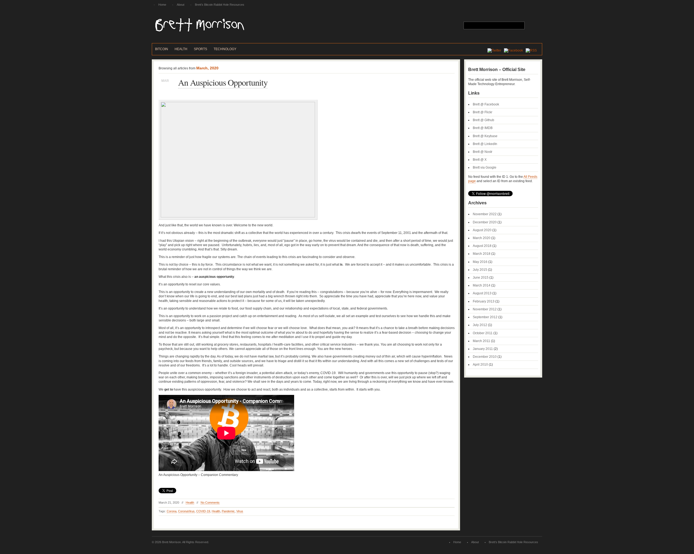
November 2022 (485, 214)
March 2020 (481, 238)
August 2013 (482, 293)
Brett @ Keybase (485, 136)
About (180, 4)
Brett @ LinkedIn (485, 144)
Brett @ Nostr (482, 152)
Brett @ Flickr (482, 112)
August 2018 (482, 246)
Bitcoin (161, 49)
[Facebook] (515, 50)
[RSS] (532, 50)
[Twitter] (495, 50)
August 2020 (482, 230)
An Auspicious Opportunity (223, 82)
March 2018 (481, 254)
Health (181, 49)
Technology (225, 49)
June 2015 (481, 277)
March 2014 (481, 285)
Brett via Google (484, 167)
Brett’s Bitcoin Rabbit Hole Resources (219, 4)
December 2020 (485, 222)
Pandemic (228, 511)
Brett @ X (480, 160)
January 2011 (483, 349)
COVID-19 (203, 511)
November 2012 (485, 309)
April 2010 (480, 364)
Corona (171, 511)
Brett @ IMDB (483, 128)
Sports (200, 49)
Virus (239, 511)
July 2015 (480, 270)
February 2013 (483, 301)
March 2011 (481, 341)
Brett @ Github (483, 120)
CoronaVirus (186, 511)
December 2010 (485, 357)
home (162, 4)
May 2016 (480, 262)
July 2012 (480, 325)
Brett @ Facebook (486, 104)
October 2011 (483, 333)
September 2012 (485, 317)
